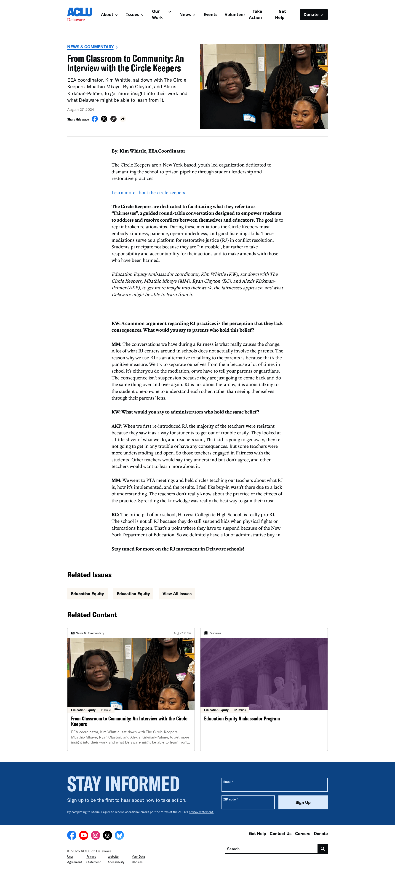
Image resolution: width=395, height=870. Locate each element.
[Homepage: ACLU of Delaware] (82, 14)
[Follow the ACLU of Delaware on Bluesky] (119, 836)
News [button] (185, 14)
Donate (321, 833)
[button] (113, 119)
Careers (302, 833)
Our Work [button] (157, 14)
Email (228, 782)
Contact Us (280, 833)
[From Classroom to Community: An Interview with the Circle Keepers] (131, 689)
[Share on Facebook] (95, 120)
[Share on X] (104, 120)
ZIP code (230, 799)
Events (210, 14)
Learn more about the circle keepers (148, 192)
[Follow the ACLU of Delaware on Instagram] (95, 836)
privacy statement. (201, 812)
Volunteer (235, 14)
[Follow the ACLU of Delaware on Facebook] (71, 836)
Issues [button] (132, 14)
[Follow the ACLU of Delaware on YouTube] (83, 836)
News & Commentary (90, 46)
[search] (323, 849)
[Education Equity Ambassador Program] (264, 689)
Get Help (280, 14)
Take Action (255, 14)
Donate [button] (311, 14)
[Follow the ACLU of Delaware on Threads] (107, 836)
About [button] (107, 14)
